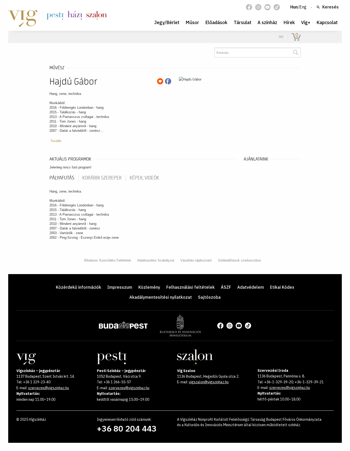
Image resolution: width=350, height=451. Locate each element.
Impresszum (119, 287)
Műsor (192, 22)
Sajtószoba (209, 297)
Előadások (216, 22)
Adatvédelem (250, 287)
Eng (302, 7)
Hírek (289, 22)
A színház (267, 22)
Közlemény (149, 287)
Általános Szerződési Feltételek (107, 260)
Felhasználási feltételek (190, 287)
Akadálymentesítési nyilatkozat (160, 297)
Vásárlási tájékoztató (196, 260)
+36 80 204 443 (127, 428)
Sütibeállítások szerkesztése (239, 260)
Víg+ (305, 22)
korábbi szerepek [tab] (102, 178)
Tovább (55, 141)
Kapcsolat (327, 22)
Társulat (242, 22)
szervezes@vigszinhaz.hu (48, 388)
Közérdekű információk (78, 287)
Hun (294, 7)
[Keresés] (295, 52)
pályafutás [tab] (61, 178)
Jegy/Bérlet (166, 22)
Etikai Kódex (282, 287)
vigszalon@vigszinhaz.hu (209, 382)
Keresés (330, 7)
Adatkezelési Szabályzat (155, 260)
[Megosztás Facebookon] (168, 81)
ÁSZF (226, 287)
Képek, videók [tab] (144, 178)
